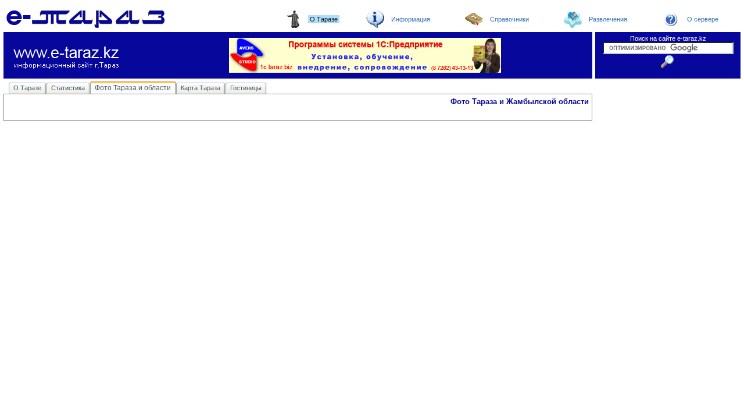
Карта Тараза (200, 87)
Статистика (68, 87)
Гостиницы (246, 87)
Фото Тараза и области (133, 88)
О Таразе (27, 87)
